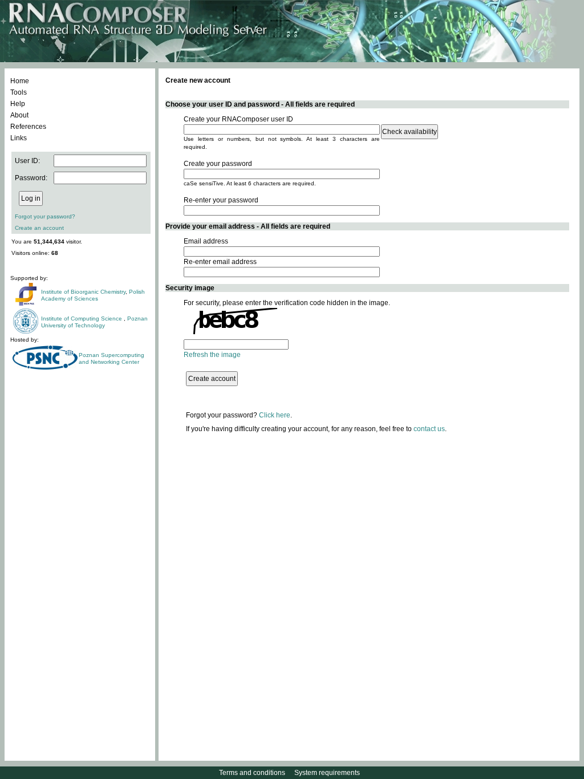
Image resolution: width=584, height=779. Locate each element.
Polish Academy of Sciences (93, 295)
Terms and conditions (252, 773)
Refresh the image (212, 355)
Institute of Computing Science (82, 318)
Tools (18, 92)
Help (17, 104)
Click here (274, 415)
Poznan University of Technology (94, 321)
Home (19, 81)
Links (18, 138)
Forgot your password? (45, 216)
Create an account (39, 228)
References (28, 127)
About (19, 115)
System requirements (327, 773)
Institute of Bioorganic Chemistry (83, 292)
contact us (429, 429)
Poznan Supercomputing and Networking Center (111, 358)
